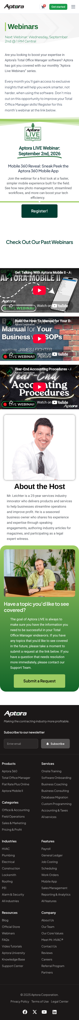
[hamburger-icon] (73, 6)
